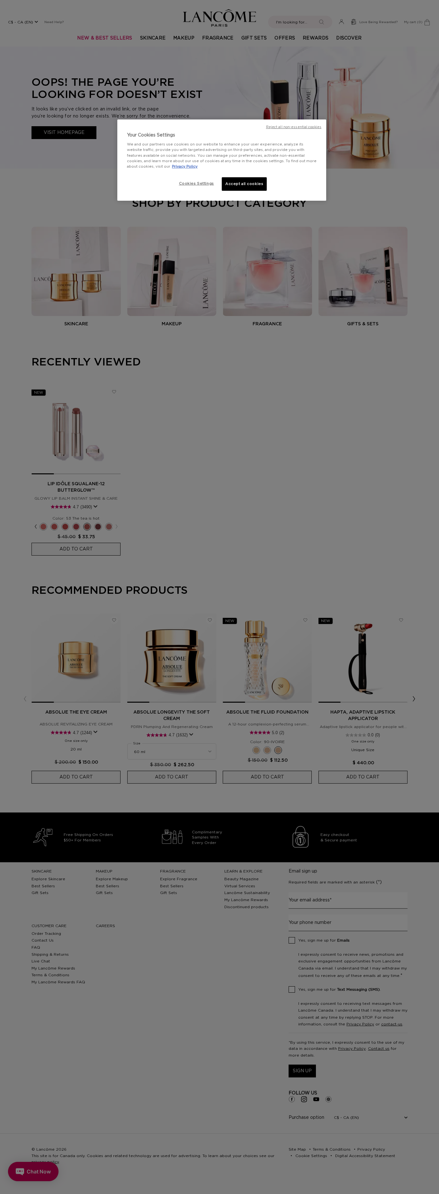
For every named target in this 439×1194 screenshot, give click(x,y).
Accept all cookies (244, 184)
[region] (221, 160)
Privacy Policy (185, 166)
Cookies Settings (196, 183)
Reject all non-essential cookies (293, 127)
